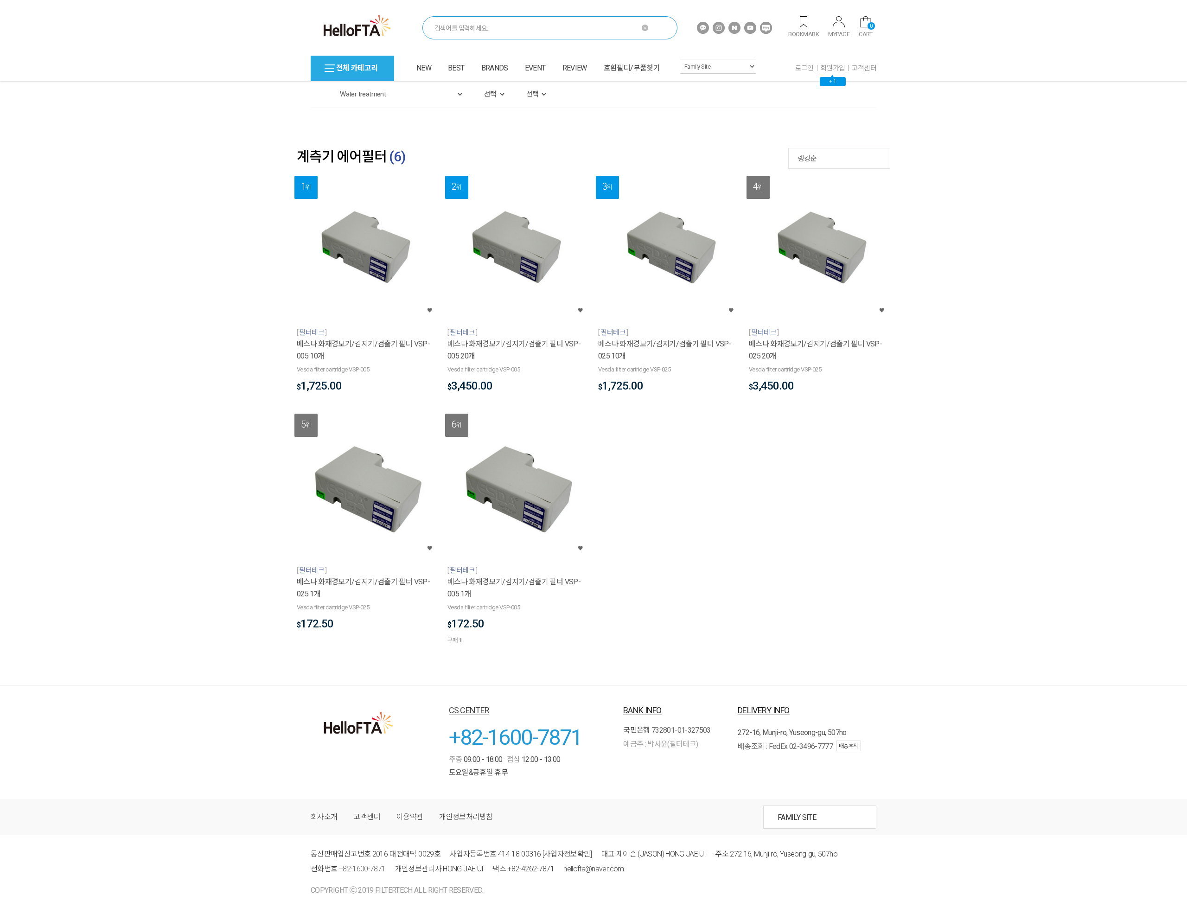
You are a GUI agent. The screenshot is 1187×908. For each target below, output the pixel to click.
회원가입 (832, 68)
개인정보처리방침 (465, 816)
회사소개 (324, 816)
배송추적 (848, 746)
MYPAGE (838, 34)
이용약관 (409, 816)
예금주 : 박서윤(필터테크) (660, 744)
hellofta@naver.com (593, 868)
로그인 (804, 68)
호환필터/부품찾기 (632, 68)
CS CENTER (469, 710)
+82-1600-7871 (515, 737)
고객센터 (863, 68)
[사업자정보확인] (567, 854)
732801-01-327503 (681, 730)
